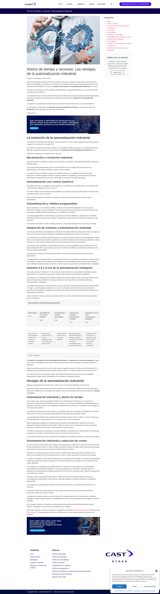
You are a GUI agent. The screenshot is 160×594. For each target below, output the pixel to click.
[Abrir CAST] (62, 4)
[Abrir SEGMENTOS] (85, 4)
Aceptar (119, 586)
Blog (109, 21)
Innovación (111, 30)
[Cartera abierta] (73, 4)
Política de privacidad (119, 590)
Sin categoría (112, 41)
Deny (134, 586)
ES (111, 4)
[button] (156, 571)
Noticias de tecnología (115, 39)
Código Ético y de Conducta (133, 590)
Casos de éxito (112, 23)
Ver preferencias (150, 586)
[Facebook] (122, 561)
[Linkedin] (112, 561)
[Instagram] (116, 561)
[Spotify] (125, 561)
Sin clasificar (111, 32)
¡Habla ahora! (117, 72)
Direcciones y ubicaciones (148, 590)
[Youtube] (119, 561)
